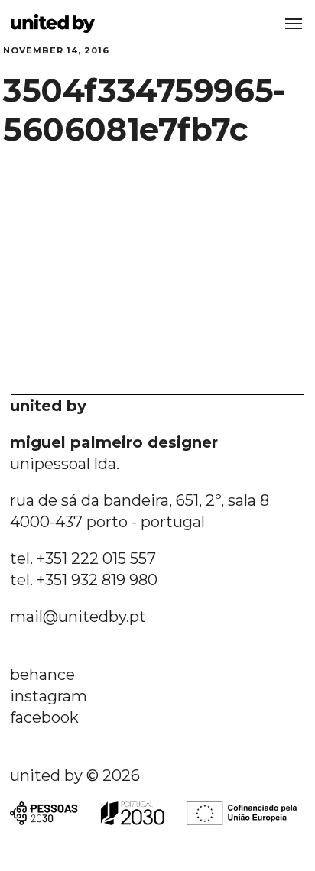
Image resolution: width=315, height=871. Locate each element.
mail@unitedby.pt (78, 616)
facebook (44, 717)
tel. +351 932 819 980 (84, 580)
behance (42, 674)
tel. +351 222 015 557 (83, 558)
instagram (48, 696)
